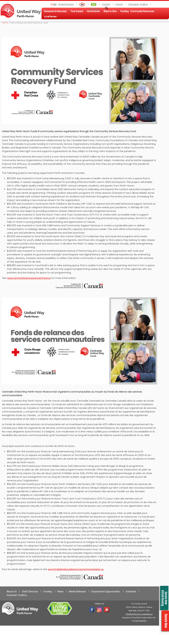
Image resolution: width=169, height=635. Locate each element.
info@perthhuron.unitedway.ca (139, 614)
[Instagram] (99, 609)
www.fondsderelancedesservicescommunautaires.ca (75, 569)
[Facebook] (91, 609)
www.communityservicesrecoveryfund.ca (29, 278)
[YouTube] (106, 609)
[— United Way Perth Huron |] (20, 10)
